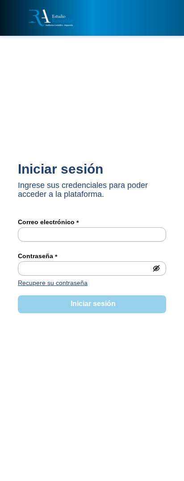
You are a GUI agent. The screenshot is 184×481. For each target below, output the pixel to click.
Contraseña (37, 256)
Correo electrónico (48, 222)
